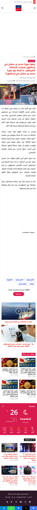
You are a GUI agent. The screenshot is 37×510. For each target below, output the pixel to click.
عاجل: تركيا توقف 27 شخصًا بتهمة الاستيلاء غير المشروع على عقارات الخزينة (27, 457)
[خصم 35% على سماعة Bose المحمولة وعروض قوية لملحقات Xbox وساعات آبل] (27, 470)
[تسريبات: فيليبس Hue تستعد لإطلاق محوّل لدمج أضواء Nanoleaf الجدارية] (9, 447)
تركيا (31, 283)
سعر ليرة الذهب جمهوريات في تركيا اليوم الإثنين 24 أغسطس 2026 (27, 393)
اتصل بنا (29, 497)
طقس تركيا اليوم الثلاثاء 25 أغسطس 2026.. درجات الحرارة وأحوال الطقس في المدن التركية (27, 372)
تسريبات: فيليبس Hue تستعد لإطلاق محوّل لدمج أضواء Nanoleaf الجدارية (9, 456)
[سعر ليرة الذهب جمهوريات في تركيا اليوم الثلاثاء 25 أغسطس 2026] (10, 362)
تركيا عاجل (22, 283)
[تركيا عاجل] (18, 8)
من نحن (13, 497)
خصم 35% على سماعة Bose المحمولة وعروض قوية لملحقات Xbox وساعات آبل (28, 479)
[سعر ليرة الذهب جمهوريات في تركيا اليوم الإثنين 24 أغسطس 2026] (27, 384)
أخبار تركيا (25, 57)
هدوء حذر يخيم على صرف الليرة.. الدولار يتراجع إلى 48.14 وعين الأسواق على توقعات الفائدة (9, 479)
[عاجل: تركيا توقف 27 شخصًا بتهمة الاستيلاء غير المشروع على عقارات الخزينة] (27, 447)
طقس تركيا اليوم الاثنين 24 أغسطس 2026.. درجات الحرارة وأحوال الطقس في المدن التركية (10, 394)
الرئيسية (31, 57)
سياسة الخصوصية (21, 497)
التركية (9, 279)
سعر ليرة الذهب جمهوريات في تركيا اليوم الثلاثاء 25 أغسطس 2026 (10, 371)
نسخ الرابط (18, 294)
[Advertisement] (18, 33)
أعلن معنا (7, 497)
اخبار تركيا (19, 279)
